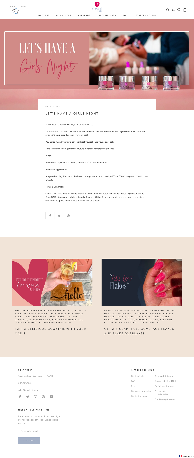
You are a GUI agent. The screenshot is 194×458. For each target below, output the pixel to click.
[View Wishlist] (179, 10)
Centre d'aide (137, 376)
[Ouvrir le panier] (185, 10)
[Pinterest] (43, 396)
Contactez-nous (139, 396)
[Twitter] (27, 396)
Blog (133, 386)
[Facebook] (19, 396)
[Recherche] (167, 9)
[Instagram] (35, 396)
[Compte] (173, 9)
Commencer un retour (141, 391)
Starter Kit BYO (146, 15)
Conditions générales (165, 399)
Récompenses (107, 15)
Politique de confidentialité (161, 393)
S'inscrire (29, 441)
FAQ (133, 381)
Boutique (43, 15)
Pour (126, 15)
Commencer (63, 15)
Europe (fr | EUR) (17, 7)
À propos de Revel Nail (165, 381)
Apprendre (85, 15)
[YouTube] (51, 396)
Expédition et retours (164, 386)
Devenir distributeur (164, 376)
